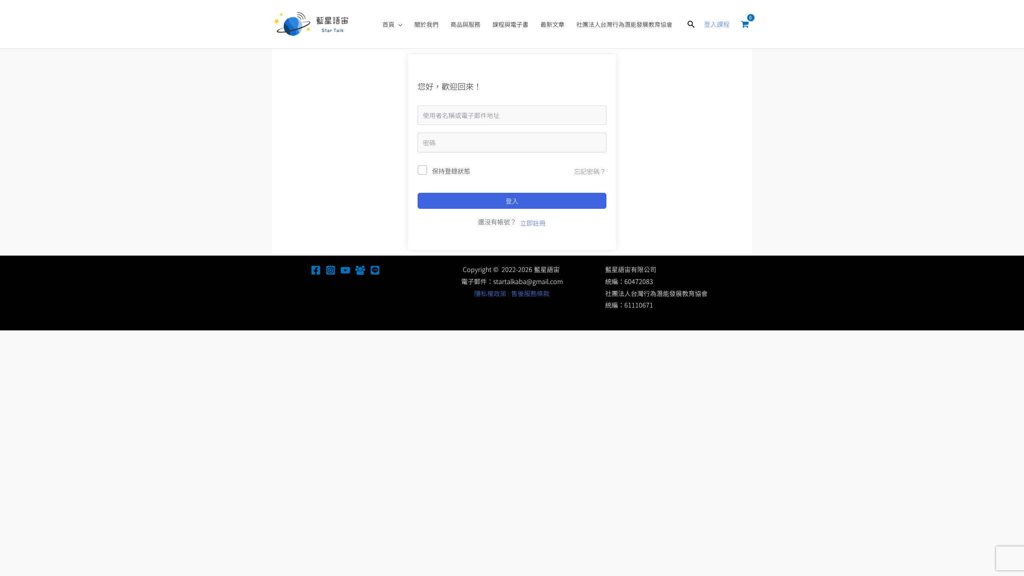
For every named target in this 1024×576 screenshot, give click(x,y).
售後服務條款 (530, 293)
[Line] (375, 270)
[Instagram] (331, 270)
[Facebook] (316, 270)
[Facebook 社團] (360, 270)
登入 (512, 201)
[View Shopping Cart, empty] (745, 24)
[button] (398, 24)
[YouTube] (345, 270)
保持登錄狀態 (451, 171)
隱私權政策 (490, 293)
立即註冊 (533, 223)
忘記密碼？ (590, 171)
